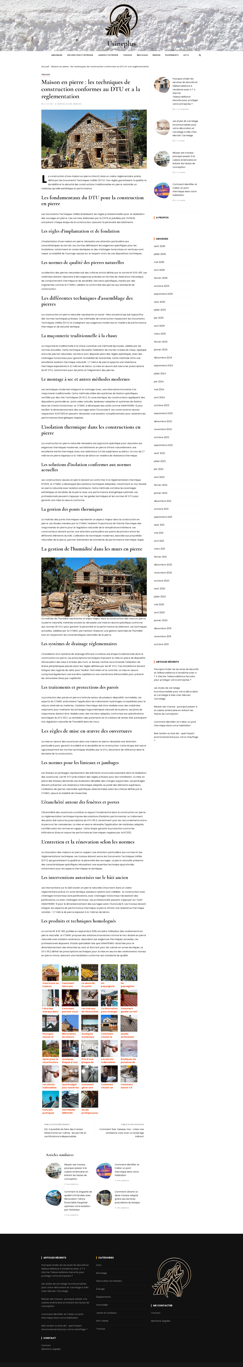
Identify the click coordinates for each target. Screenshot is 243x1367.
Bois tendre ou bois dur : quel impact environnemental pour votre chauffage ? (176, 737)
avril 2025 (159, 325)
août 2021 (159, 524)
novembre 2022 (163, 429)
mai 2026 (159, 262)
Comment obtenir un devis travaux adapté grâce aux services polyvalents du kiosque (127, 1197)
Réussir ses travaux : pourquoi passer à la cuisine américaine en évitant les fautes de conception (76, 1172)
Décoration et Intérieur (80, 55)
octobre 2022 (161, 437)
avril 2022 (159, 477)
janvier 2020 (160, 620)
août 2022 (159, 453)
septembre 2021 (163, 517)
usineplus (74, 1184)
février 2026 (160, 278)
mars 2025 (160, 333)
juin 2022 (158, 469)
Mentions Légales (51, 1349)
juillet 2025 (160, 309)
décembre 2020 (163, 564)
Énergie (156, 55)
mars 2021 (159, 548)
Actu (186, 55)
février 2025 (160, 341)
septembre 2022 (163, 445)
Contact (46, 1345)
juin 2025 (159, 317)
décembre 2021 (162, 501)
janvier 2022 (160, 493)
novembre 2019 (162, 636)
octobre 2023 (161, 405)
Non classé (102, 1320)
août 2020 (159, 588)
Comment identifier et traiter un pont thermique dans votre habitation (185, 190)
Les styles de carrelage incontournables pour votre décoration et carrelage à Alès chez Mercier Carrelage (185, 128)
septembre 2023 (163, 413)
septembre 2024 (163, 365)
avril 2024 (159, 397)
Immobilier (56, 55)
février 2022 (160, 485)
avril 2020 (159, 612)
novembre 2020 (163, 572)
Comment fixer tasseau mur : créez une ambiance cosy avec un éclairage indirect (121, 1133)
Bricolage (142, 55)
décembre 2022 (163, 421)
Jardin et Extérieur (108, 55)
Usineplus (121, 43)
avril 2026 (159, 270)
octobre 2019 (161, 644)
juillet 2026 (160, 254)
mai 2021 (158, 532)
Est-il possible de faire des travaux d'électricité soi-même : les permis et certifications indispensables (65, 1133)
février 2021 (160, 556)
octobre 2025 (161, 286)
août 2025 (159, 302)
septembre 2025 (163, 294)
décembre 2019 (162, 628)
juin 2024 (159, 381)
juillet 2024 (160, 373)
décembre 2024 (163, 357)
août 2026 (159, 246)
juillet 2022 (160, 461)
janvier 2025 (160, 349)
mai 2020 (159, 604)
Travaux (127, 55)
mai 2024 (159, 389)
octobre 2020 (161, 580)
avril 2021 (159, 540)
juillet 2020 (160, 596)
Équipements (172, 55)
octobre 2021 (161, 509)
